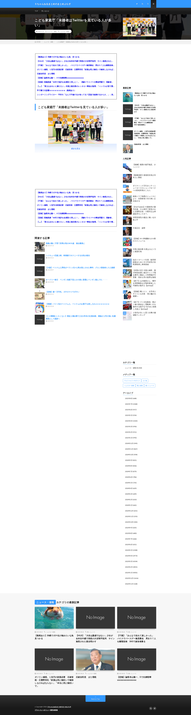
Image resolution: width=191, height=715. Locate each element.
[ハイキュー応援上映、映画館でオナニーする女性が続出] (40, 259)
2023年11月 (129, 516)
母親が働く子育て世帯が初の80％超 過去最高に (65, 243)
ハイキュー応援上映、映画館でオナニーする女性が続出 (68, 255)
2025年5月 (129, 415)
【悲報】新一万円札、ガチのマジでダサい (62, 292)
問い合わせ (45, 11)
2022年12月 (129, 578)
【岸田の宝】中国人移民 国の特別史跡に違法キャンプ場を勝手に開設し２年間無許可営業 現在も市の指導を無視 (144, 273)
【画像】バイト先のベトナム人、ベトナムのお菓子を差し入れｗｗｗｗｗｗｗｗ (77, 304)
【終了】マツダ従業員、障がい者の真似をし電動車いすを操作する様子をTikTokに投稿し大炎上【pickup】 (144, 305)
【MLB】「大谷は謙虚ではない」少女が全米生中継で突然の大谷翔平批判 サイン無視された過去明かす (76, 61)
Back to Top (95, 699)
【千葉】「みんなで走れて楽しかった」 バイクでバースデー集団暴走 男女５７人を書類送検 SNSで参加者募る (76, 65)
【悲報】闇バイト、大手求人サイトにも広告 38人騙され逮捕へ (144, 293)
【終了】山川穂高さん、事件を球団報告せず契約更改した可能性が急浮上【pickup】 (144, 283)
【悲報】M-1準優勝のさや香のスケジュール (144, 239)
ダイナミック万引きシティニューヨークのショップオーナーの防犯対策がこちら (144, 188)
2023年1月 (129, 573)
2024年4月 (129, 488)
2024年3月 (129, 494)
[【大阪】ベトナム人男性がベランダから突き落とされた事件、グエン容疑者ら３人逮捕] (40, 271)
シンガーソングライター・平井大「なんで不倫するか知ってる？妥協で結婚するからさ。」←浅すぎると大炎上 (76, 94)
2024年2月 (129, 499)
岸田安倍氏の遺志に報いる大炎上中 (144, 218)
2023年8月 (129, 533)
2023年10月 (129, 522)
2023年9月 (129, 528)
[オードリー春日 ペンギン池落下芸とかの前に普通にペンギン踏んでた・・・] (40, 283)
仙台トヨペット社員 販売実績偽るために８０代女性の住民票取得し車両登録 (144, 262)
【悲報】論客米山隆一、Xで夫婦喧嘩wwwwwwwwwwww (60, 78)
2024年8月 (129, 466)
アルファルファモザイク (132, 380)
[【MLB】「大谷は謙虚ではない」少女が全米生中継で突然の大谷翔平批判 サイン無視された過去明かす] (128, 109)
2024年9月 (129, 460)
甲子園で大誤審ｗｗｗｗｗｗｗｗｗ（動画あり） (56, 90)
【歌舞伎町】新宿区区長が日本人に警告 (144, 176)
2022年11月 (129, 584)
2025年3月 (129, 426)
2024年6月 (129, 477)
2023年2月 (129, 567)
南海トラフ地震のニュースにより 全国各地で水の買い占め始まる (144, 198)
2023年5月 (129, 550)
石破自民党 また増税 (46, 74)
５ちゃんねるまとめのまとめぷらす (59, 707)
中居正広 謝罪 (139, 228)
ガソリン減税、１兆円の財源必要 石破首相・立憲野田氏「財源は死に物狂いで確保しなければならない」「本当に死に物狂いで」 (76, 69)
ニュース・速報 (51, 31)
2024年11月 (129, 449)
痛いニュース (149, 385)
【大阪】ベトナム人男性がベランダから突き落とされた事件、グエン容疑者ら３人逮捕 (80, 267)
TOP (36, 11)
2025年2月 (129, 432)
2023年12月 (129, 511)
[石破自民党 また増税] (128, 148)
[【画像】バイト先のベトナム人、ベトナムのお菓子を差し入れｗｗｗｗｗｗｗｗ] (40, 307)
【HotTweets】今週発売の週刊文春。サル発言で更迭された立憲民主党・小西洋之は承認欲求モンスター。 (144, 210)
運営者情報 (54, 710)
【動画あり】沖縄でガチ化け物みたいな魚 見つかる (58, 57)
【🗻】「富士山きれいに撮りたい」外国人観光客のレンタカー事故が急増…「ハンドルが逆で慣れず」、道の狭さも (76, 86)
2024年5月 (129, 483)
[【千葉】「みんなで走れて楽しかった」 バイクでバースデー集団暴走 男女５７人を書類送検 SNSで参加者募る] (128, 122)
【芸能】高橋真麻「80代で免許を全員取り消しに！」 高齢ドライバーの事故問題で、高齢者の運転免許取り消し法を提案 (76, 82)
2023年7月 (129, 539)
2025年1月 (129, 438)
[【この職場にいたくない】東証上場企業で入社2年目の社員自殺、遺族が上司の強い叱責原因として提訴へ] (40, 320)
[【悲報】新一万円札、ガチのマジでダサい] (40, 295)
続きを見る (75, 148)
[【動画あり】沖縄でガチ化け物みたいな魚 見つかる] (128, 97)
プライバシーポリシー (42, 710)
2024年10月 (129, 455)
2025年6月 (129, 410)
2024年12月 (129, 443)
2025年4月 (129, 421)
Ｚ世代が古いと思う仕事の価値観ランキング (144, 313)
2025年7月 (129, 404)
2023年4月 (129, 556)
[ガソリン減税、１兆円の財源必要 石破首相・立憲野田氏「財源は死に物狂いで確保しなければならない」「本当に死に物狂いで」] (128, 135)
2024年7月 (129, 471)
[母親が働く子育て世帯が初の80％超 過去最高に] (40, 247)
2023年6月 (129, 544)
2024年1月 (129, 505)
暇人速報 (140, 385)
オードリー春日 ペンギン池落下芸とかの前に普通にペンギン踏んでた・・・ (77, 280)
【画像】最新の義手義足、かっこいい (144, 165)
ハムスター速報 (64, 31)
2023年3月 (129, 561)
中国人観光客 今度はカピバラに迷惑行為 (144, 250)
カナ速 (145, 380)
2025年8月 (129, 398)
